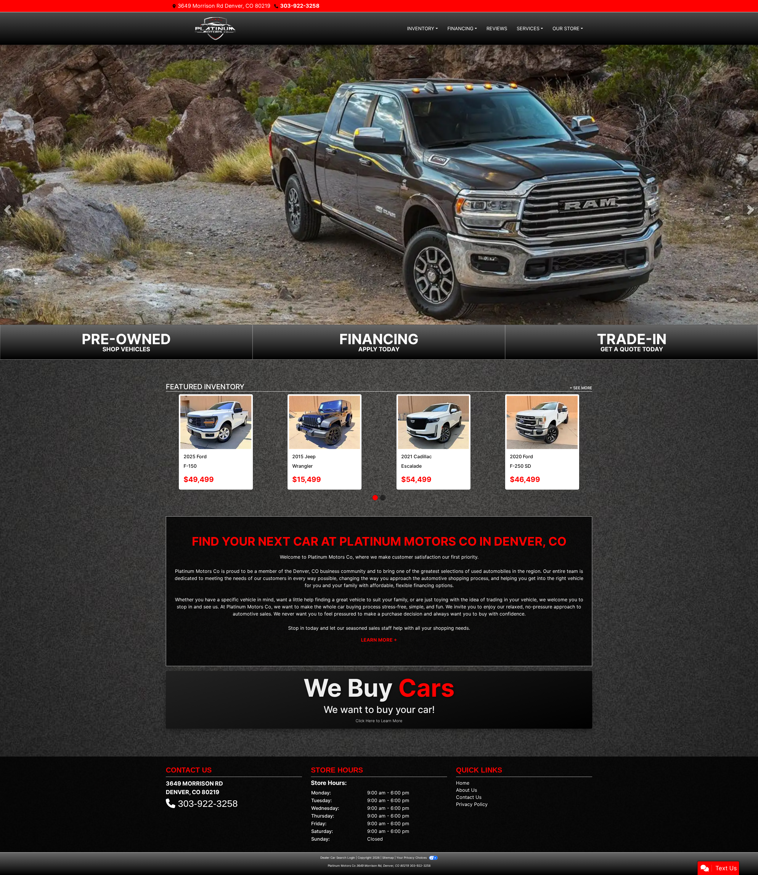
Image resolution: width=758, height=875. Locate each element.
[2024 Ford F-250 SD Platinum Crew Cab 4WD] (325, 423)
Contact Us (468, 798)
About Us (466, 791)
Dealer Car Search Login (337, 858)
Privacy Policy (472, 805)
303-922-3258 (299, 6)
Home (462, 784)
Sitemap (388, 858)
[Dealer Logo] (214, 28)
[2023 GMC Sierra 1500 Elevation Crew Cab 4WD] (542, 410)
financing (424, 586)
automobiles (497, 572)
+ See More (581, 389)
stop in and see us (197, 607)
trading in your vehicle (511, 600)
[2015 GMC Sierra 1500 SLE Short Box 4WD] (216, 423)
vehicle (248, 600)
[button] (7, 210)
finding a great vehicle (340, 600)
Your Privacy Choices (412, 858)
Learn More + (379, 641)
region (533, 572)
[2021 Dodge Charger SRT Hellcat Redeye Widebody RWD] (433, 423)
